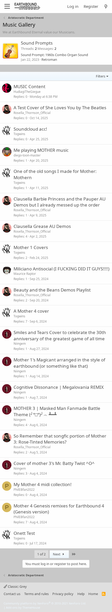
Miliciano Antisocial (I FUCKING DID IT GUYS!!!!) (61, 269)
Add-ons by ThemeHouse (23, 607)
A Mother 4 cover (31, 311)
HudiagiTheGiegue (27, 91)
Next (57, 554)
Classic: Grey (17, 586)
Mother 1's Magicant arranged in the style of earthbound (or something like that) (59, 363)
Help (81, 593)
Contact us (12, 593)
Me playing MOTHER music (41, 150)
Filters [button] (100, 76)
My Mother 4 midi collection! (43, 484)
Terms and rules (36, 593)
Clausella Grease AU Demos (42, 226)
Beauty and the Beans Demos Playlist (52, 290)
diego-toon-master (27, 155)
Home (93, 593)
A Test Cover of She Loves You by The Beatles (60, 108)
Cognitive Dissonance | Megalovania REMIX (59, 387)
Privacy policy (62, 593)
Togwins (19, 134)
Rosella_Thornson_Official (32, 113)
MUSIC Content (29, 86)
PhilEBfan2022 (24, 489)
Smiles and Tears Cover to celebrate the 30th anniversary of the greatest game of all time (60, 335)
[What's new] (106, 6)
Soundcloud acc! (30, 129)
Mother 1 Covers (31, 247)
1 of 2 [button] (41, 554)
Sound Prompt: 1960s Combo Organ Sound (54, 54)
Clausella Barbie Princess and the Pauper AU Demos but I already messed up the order (59, 202)
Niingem (20, 343)
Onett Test (24, 533)
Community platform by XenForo (45, 603)
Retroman (49, 59)
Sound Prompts (37, 43)
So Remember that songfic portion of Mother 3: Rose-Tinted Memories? (60, 439)
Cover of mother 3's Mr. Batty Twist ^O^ (54, 463)
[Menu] (7, 6)
